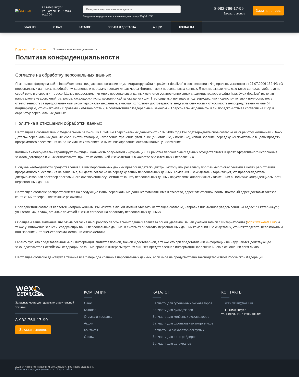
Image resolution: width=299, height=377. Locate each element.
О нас (57, 27)
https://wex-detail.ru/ (261, 222)
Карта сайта (64, 369)
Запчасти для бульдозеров (173, 310)
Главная (30, 27)
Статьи (89, 337)
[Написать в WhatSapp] (19, 345)
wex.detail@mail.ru (239, 303)
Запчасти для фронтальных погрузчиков (183, 323)
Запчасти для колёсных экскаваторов (181, 316)
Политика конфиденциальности (34, 369)
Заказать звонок (234, 13)
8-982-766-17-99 (229, 8)
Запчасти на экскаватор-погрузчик (178, 330)
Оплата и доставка (122, 27)
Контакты (186, 27)
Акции (157, 27)
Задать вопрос (268, 10)
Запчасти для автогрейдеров (174, 337)
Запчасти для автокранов (172, 343)
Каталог (85, 27)
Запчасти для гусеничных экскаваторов (182, 303)
